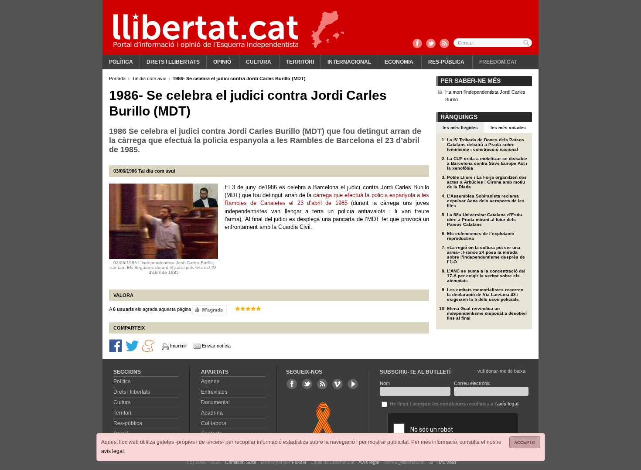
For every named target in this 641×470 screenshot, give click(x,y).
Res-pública (446, 62)
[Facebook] (417, 44)
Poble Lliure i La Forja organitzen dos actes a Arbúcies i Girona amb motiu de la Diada (487, 182)
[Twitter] (430, 44)
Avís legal (368, 462)
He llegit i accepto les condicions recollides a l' (453, 403)
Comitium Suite (240, 462)
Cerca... (492, 42)
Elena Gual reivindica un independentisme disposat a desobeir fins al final (487, 313)
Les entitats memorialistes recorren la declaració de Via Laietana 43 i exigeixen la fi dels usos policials (485, 294)
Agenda (210, 381)
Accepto (524, 442)
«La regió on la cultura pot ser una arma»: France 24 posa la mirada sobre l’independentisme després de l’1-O (486, 254)
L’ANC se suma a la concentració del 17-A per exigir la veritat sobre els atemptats (486, 276)
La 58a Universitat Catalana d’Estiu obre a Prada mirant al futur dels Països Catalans (484, 219)
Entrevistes (214, 392)
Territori (300, 62)
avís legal (112, 451)
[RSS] (444, 44)
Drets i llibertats (173, 62)
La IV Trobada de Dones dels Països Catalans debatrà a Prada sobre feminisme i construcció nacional (485, 144)
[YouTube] (352, 384)
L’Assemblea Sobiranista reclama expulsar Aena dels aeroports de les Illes (486, 201)
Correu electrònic (472, 383)
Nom (385, 383)
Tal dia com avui (149, 78)
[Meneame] (148, 345)
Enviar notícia (216, 345)
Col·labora (213, 423)
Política (121, 62)
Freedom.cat (498, 62)
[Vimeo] (337, 384)
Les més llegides (460, 127)
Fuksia (299, 462)
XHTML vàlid (442, 462)
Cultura (258, 62)
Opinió (222, 62)
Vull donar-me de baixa (501, 371)
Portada (118, 78)
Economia (399, 62)
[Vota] (209, 309)
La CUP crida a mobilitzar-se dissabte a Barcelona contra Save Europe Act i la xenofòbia (487, 163)
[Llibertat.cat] (205, 30)
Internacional (349, 62)
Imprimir (178, 345)
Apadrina (212, 413)
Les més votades (508, 127)
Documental (215, 402)
